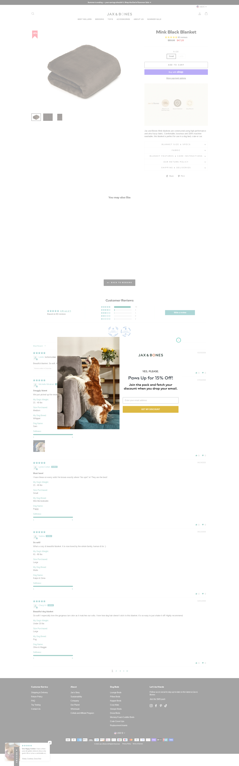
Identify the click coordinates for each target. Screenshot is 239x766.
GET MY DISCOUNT (150, 409)
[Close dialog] (178, 340)
